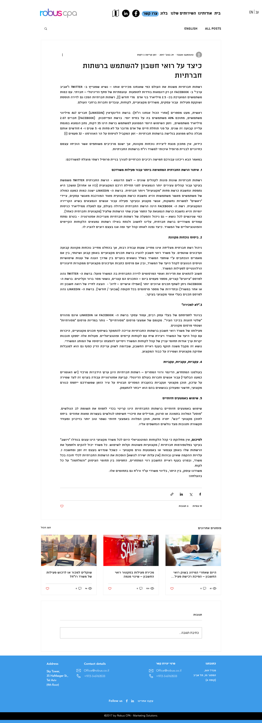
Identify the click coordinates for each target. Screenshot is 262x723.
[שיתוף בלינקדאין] (181, 494)
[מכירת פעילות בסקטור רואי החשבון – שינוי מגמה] (131, 550)
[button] (46, 28)
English (190, 28)
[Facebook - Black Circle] (136, 13)
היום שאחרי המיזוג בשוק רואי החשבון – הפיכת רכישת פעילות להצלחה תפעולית (193, 575)
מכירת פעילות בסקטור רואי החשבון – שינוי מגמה (134, 575)
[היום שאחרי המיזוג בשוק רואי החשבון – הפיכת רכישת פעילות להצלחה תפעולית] (193, 550)
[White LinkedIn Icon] (132, 701)
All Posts (213, 28)
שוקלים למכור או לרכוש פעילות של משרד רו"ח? (69, 575)
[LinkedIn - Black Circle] (125, 13)
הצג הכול (46, 527)
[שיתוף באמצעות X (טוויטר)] (191, 494)
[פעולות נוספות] (62, 54)
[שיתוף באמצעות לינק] (172, 494)
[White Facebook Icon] (127, 701)
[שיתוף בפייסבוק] (200, 494)
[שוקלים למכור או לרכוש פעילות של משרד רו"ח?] (68, 550)
